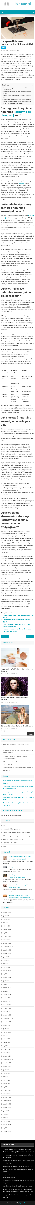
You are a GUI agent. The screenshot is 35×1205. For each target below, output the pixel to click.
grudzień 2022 (7, 1011)
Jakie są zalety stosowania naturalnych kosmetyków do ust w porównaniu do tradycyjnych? (17, 102)
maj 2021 (5, 1076)
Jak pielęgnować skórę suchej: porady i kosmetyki (17, 1166)
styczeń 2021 (7, 1090)
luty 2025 (5, 974)
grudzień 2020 (7, 1093)
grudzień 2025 (7, 939)
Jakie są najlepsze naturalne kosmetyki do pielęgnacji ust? (17, 96)
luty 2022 (5, 1046)
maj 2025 (5, 963)
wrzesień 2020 (7, 1104)
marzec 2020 (7, 1124)
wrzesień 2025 (7, 950)
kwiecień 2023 (7, 1005)
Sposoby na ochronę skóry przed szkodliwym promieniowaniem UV (6, 637)
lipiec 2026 (6, 916)
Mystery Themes (23, 1203)
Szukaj (3, 731)
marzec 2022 (7, 1042)
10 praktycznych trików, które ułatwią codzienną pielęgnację (30, 637)
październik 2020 (8, 1100)
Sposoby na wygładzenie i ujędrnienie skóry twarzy (17, 1186)
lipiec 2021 (6, 1070)
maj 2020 (5, 1117)
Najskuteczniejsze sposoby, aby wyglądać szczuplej (17, 726)
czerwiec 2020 (7, 1114)
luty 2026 (5, 933)
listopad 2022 (7, 1015)
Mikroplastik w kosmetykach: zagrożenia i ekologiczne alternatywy (15, 757)
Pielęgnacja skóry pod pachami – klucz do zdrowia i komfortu (17, 670)
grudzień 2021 (7, 1052)
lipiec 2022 (6, 1028)
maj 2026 (5, 922)
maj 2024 (5, 984)
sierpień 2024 (7, 977)
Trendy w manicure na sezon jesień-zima (21, 867)
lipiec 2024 (6, 981)
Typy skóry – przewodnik (10, 842)
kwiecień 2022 (7, 1039)
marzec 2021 (7, 1083)
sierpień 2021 (7, 1066)
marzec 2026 (7, 929)
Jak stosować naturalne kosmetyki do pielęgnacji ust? (17, 99)
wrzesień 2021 (7, 1063)
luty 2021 (5, 1087)
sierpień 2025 (7, 953)
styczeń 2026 (7, 936)
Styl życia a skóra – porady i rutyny (13, 839)
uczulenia (3, 277)
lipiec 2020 (6, 1111)
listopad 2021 (7, 1056)
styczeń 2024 (7, 994)
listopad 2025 (7, 943)
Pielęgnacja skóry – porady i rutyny (13, 829)
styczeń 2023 (7, 1008)
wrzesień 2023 (7, 1001)
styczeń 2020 (7, 1131)
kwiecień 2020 (7, 1121)
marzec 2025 (7, 970)
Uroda (3, 47)
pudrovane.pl (15, 50)
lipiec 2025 (6, 957)
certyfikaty (22, 183)
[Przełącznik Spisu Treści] (30, 85)
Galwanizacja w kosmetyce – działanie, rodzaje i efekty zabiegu (17, 763)
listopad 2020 (7, 1097)
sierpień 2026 (7, 912)
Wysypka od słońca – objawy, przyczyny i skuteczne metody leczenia (18, 751)
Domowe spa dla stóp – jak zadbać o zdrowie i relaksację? (15, 698)
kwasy (13, 225)
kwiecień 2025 (7, 967)
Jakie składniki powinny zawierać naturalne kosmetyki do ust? (17, 92)
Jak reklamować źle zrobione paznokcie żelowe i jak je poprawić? (18, 769)
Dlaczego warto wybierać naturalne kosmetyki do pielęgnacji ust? (16, 88)
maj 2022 (5, 1035)
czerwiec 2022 (7, 1032)
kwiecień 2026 (7, 926)
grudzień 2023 (7, 998)
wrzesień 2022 (7, 1022)
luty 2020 (5, 1128)
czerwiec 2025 (7, 960)
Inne (4, 825)
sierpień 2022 (7, 1025)
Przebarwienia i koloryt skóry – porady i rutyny (16, 832)
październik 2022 (8, 1018)
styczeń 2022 (7, 1049)
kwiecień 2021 (7, 1080)
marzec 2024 (7, 987)
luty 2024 (5, 991)
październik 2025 (8, 946)
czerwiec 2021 (7, 1073)
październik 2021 (8, 1059)
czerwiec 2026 (7, 919)
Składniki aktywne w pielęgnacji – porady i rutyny (17, 836)
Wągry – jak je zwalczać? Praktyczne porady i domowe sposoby (16, 746)
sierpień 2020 (7, 1107)
